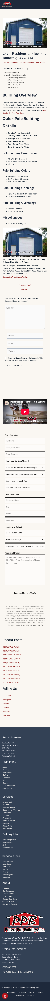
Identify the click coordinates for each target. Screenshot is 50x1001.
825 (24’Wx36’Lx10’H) (11, 651)
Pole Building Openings (17, 82)
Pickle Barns (7, 826)
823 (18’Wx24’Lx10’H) (11, 659)
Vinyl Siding (7, 828)
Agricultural (7, 802)
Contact (5, 783)
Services (5, 770)
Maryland (6, 869)
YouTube (6, 716)
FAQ (4, 845)
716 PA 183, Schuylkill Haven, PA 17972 (17, 972)
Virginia (5, 872)
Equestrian (6, 813)
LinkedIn (6, 704)
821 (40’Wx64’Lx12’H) (11, 667)
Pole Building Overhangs (17, 85)
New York (6, 867)
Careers (5, 888)
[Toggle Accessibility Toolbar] (5, 996)
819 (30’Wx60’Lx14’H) (11, 675)
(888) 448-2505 (9, 967)
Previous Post (25, 285)
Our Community (8, 891)
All (21, 62)
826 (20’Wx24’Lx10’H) (11, 647)
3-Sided (5, 805)
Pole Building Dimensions (17, 78)
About (5, 780)
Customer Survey (9, 904)
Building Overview (12, 72)
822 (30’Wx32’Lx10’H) (11, 663)
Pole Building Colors (16, 80)
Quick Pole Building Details (16, 75)
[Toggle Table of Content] (26, 69)
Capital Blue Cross (9, 899)
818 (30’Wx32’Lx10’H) (11, 679)
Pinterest (6, 712)
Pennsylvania (7, 861)
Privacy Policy (25, 625)
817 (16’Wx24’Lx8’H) (11, 682)
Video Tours (7, 896)
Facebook (7, 696)
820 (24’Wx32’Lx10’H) (11, 671)
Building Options (9, 839)
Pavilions (5, 815)
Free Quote (7, 788)
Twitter (6, 708)
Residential (27, 62)
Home (4, 767)
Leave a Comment (10, 62)
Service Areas (7, 893)
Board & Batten (8, 821)
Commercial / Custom (11, 810)
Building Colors (8, 842)
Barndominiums (8, 807)
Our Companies (8, 785)
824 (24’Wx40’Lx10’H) (12, 655)
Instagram (7, 700)
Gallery (5, 775)
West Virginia (7, 875)
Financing (6, 778)
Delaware (6, 877)
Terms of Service (37, 625)
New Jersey (7, 864)
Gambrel (5, 823)
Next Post (25, 289)
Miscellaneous (14, 87)
